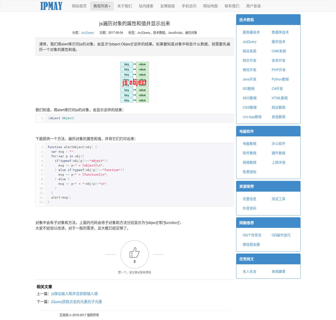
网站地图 (210, 5)
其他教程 (278, 116)
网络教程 (249, 162)
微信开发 (249, 69)
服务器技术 (251, 32)
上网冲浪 (278, 162)
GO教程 (249, 88)
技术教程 (246, 19)
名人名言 (249, 271)
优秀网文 (246, 259)
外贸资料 (249, 208)
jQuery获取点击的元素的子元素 (76, 301)
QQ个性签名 (252, 234)
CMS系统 (279, 50)
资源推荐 (246, 186)
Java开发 (249, 79)
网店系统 (249, 50)
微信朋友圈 (251, 244)
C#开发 (277, 88)
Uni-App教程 (252, 116)
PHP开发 (279, 69)
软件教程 (249, 152)
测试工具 (278, 198)
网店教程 (278, 107)
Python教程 (280, 79)
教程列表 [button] (100, 5)
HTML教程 (280, 97)
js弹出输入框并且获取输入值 (74, 293)
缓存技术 (278, 41)
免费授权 (249, 171)
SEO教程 (250, 97)
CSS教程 (250, 107)
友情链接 (167, 5)
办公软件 (278, 143)
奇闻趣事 (278, 271)
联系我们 (232, 5)
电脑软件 (246, 131)
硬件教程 (278, 152)
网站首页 (79, 5)
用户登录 (253, 5)
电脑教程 (249, 143)
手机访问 (189, 5)
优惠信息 (249, 198)
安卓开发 (278, 60)
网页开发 (249, 60)
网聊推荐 (246, 222)
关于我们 (124, 5)
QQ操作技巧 (281, 234)
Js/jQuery (87, 32)
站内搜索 (146, 5)
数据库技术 (280, 32)
